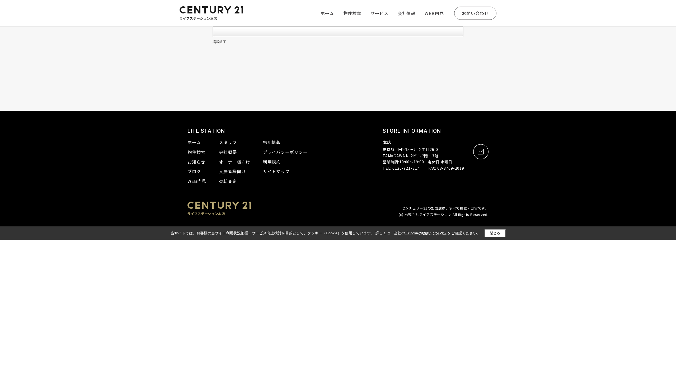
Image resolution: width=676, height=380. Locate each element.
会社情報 (407, 13)
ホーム (327, 13)
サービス (379, 13)
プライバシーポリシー (285, 152)
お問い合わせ (475, 13)
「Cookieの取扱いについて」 (426, 233)
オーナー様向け (234, 162)
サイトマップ (276, 171)
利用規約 (272, 162)
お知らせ (196, 162)
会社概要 (228, 152)
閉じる (495, 233)
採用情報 (272, 142)
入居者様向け (232, 171)
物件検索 (352, 13)
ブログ (194, 171)
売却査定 (228, 181)
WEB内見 (434, 13)
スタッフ (228, 142)
